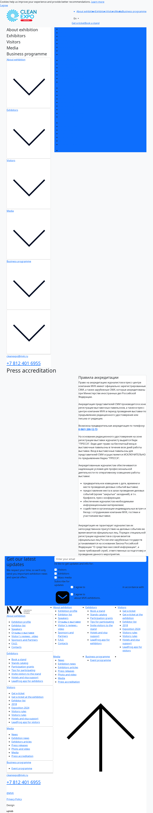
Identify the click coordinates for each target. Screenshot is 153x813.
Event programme (69, 150)
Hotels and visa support (72, 78)
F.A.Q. (62, 50)
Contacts (64, 54)
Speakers (64, 36)
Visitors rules (66, 106)
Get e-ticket (65, 88)
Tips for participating (71, 71)
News (62, 122)
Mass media (65, 577)
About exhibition (16, 59)
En (75, 18)
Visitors (11, 160)
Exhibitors (12, 110)
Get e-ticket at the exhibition (75, 91)
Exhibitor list (66, 32)
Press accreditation (70, 144)
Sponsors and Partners (72, 47)
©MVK (10, 793)
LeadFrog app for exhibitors (75, 82)
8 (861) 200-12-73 (87, 429)
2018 (62, 98)
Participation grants (70, 67)
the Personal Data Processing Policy (94, 590)
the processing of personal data (104, 587)
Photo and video (68, 137)
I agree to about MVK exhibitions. (107, 596)
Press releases (67, 133)
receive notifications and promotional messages (113, 594)
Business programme (19, 261)
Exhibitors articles (69, 130)
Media (10, 211)
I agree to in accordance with (109, 588)
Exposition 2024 (68, 102)
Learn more (97, 1)
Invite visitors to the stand (74, 74)
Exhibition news (68, 126)
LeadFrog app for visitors (73, 116)
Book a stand (66, 60)
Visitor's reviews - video (72, 43)
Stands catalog (67, 64)
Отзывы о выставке (70, 40)
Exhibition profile (68, 29)
